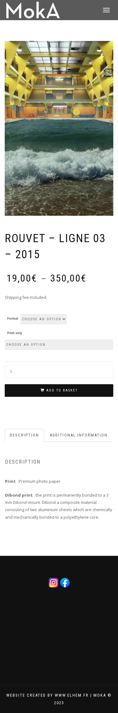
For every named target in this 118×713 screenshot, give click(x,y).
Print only (14, 333)
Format (12, 319)
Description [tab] (24, 435)
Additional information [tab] (79, 435)
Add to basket (62, 390)
